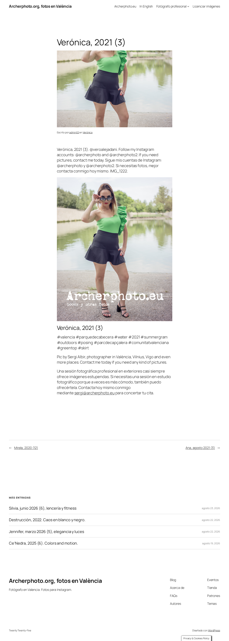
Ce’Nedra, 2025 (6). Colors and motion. (43, 543)
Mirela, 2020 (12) (26, 448)
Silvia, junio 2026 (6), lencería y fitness (42, 508)
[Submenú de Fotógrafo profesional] (188, 6)
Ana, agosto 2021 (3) (200, 448)
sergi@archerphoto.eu (94, 393)
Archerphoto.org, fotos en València (40, 6)
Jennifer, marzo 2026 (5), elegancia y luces (46, 531)
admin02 (74, 132)
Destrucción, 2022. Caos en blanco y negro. (47, 520)
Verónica (87, 132)
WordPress (214, 630)
